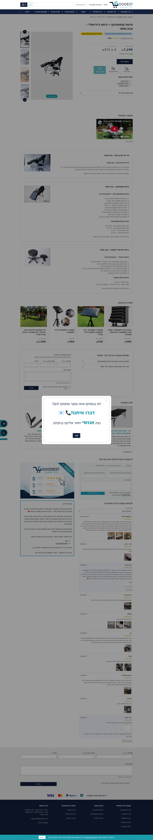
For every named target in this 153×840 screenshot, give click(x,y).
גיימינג (27, 12)
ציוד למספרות (111, 12)
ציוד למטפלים (97, 12)
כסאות (83, 12)
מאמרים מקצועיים (95, 5)
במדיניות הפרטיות (92, 837)
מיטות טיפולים (69, 12)
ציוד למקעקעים (126, 12)
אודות (105, 5)
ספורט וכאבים (55, 12)
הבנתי (42, 837)
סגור (76, 435)
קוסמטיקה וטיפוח (41, 12)
